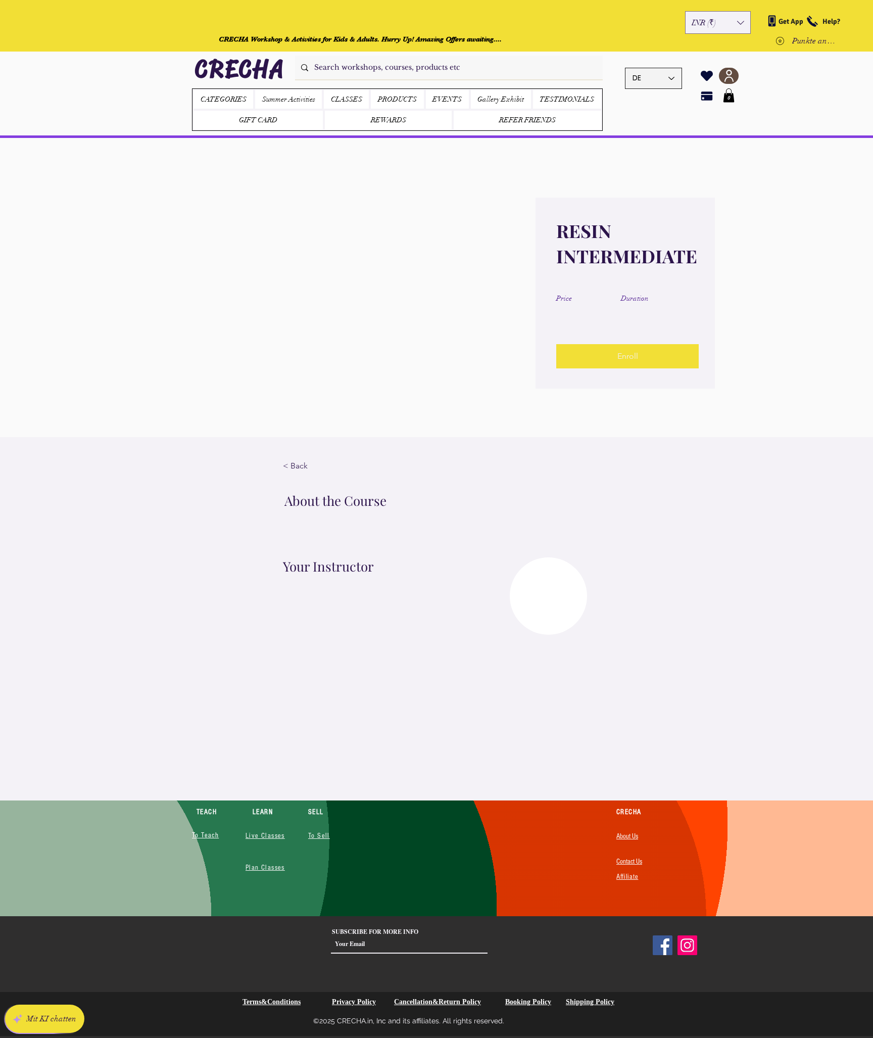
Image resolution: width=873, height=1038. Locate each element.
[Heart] (706, 76)
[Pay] (706, 96)
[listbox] (718, 22)
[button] (718, 22)
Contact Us (629, 862)
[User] (729, 76)
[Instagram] (687, 945)
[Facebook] (662, 945)
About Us (627, 836)
